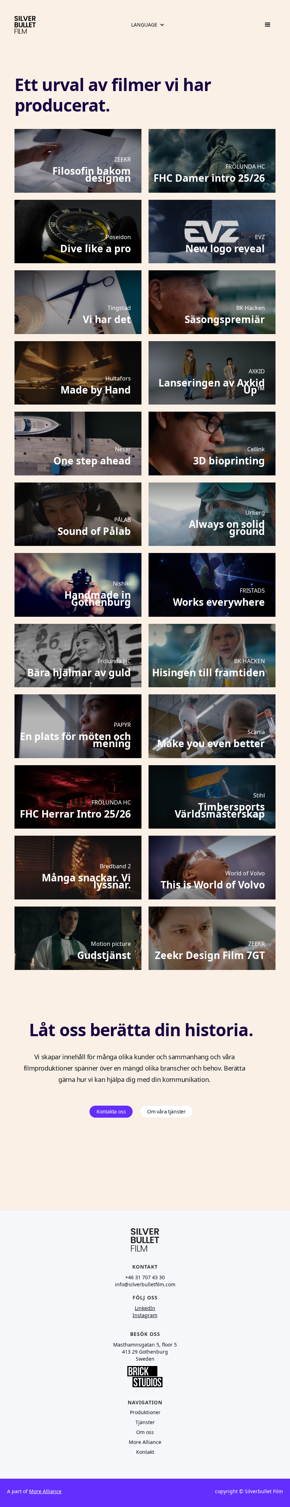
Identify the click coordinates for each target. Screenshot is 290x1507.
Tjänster (145, 1422)
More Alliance (145, 1442)
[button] (148, 24)
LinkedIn (145, 1308)
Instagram (145, 1315)
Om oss (145, 1432)
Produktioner (145, 1412)
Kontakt (145, 1452)
